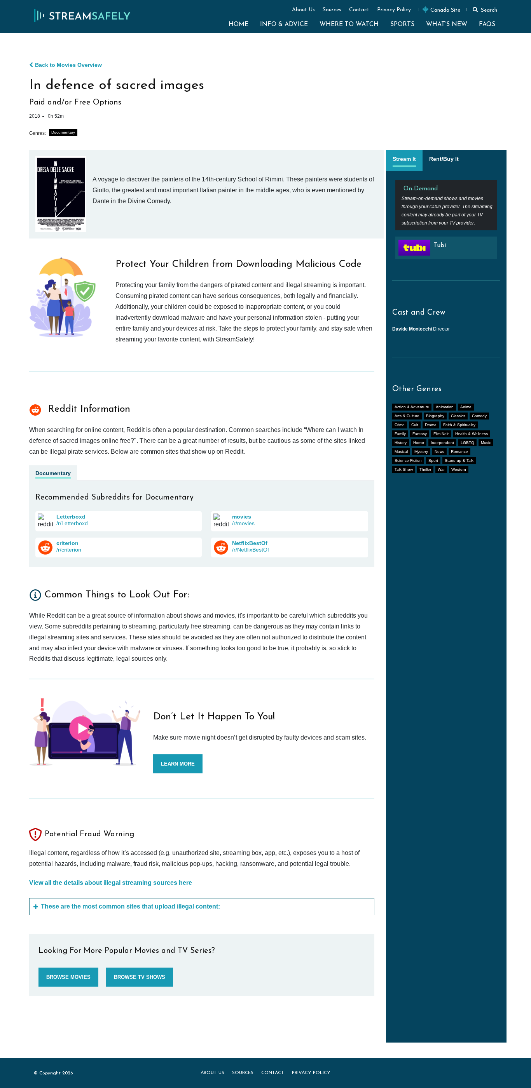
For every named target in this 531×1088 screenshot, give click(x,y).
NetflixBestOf (249, 543)
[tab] (404, 160)
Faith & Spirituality (459, 425)
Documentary (63, 132)
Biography (435, 416)
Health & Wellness (471, 434)
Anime (466, 407)
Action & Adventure (412, 407)
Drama (431, 425)
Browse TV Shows (139, 977)
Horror (418, 442)
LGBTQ (467, 442)
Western (458, 469)
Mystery (421, 451)
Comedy (479, 416)
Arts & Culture (407, 416)
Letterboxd (71, 517)
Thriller (425, 469)
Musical (401, 451)
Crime (400, 425)
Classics (458, 416)
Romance (459, 451)
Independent (442, 442)
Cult (414, 425)
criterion (67, 543)
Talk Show (404, 469)
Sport (433, 460)
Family (400, 434)
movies (241, 517)
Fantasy (419, 434)
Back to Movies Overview (68, 65)
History (401, 442)
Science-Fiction (408, 460)
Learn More (178, 764)
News (439, 451)
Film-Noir (441, 434)
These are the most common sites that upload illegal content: (130, 906)
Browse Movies (68, 977)
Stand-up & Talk (459, 460)
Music (486, 442)
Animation (445, 407)
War (441, 469)
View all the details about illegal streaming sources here (110, 882)
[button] (483, 9)
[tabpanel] (446, 222)
